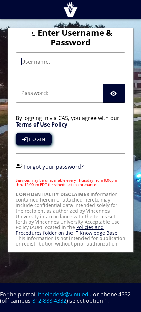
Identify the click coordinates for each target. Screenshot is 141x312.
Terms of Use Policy (41, 124)
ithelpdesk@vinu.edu (65, 294)
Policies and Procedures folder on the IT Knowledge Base (66, 230)
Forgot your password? (54, 166)
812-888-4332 (49, 300)
